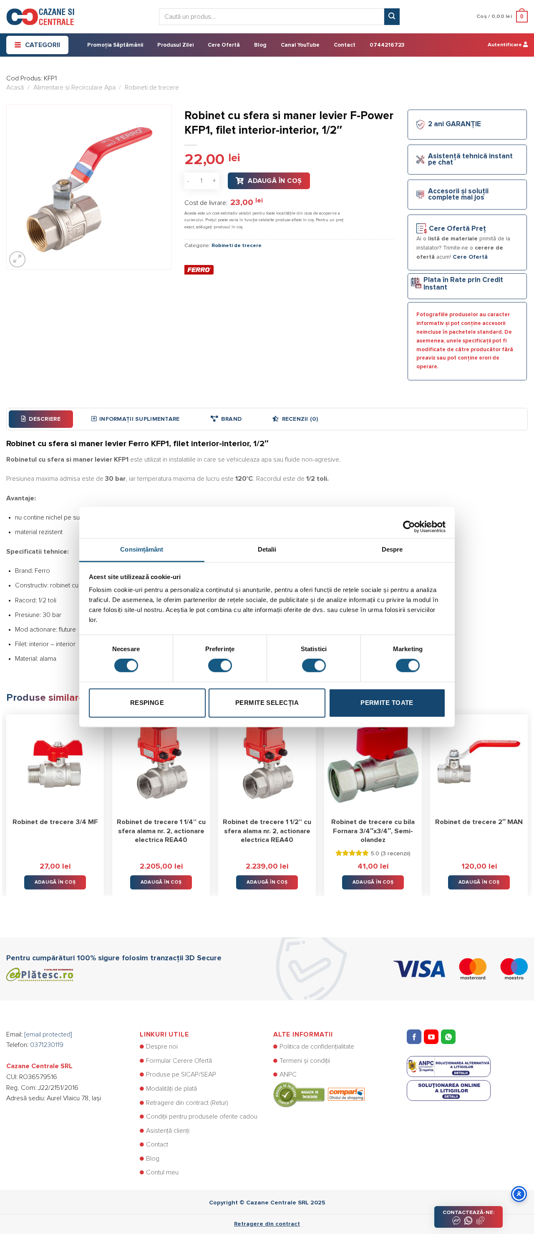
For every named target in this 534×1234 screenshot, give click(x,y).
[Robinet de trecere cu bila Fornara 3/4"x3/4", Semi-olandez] (373, 763)
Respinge (147, 702)
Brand (231, 419)
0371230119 (46, 1045)
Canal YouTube (300, 45)
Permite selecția (267, 702)
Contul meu (162, 1172)
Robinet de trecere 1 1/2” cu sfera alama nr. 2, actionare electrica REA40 (267, 831)
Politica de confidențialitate (317, 1046)
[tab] (41, 419)
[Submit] (391, 16)
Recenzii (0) (300, 419)
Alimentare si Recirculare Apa (74, 87)
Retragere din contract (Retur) (187, 1102)
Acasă (15, 87)
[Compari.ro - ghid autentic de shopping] (319, 1094)
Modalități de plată (171, 1088)
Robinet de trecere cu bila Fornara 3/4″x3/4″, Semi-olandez (373, 831)
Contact (344, 45)
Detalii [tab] (267, 549)
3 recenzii (396, 854)
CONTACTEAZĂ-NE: (468, 1212)
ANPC (288, 1074)
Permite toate (386, 702)
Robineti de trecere (152, 87)
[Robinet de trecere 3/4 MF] (55, 763)
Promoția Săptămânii (115, 45)
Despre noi (162, 1046)
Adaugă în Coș (275, 180)
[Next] (527, 798)
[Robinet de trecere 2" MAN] (479, 763)
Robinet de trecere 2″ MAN (479, 822)
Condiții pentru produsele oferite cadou (201, 1116)
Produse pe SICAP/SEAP (181, 1074)
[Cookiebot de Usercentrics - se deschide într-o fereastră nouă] (409, 522)
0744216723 (387, 45)
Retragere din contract (267, 1224)
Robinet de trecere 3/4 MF (55, 822)
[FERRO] (199, 269)
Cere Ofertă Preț (457, 228)
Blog (260, 45)
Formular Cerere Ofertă (179, 1060)
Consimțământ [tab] (141, 549)
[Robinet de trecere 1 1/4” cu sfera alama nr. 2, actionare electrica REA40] (161, 763)
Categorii (42, 45)
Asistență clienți (167, 1130)
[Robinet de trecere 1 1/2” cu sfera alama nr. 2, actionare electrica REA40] (267, 763)
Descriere (44, 419)
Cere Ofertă (224, 45)
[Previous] (6, 798)
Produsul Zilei (175, 45)
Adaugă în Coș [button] (55, 882)
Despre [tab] (392, 549)
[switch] (220, 665)
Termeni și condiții (305, 1060)
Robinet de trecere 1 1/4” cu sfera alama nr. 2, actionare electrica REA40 (161, 831)
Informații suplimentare (139, 419)
